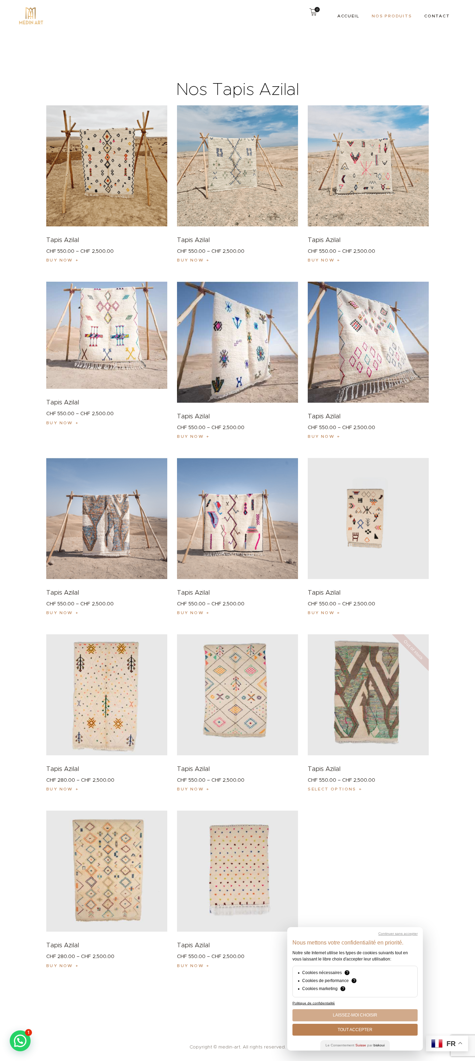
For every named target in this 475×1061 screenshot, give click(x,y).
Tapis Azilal (62, 240)
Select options (332, 788)
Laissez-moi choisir (355, 1015)
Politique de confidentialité (313, 1003)
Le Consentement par (355, 1045)
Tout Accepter (355, 1029)
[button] (20, 1040)
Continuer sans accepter (398, 933)
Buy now (59, 260)
